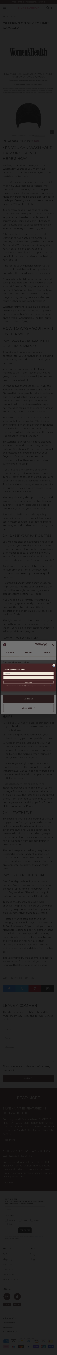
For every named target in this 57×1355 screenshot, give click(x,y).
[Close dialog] (54, 665)
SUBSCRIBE (28, 682)
